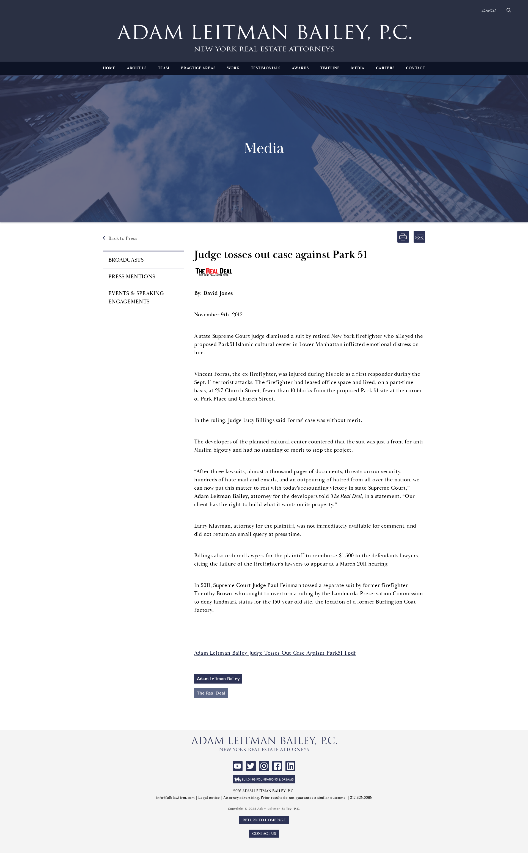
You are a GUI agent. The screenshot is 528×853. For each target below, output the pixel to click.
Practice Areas (198, 68)
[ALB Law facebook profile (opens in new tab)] (277, 766)
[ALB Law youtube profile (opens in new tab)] (238, 766)
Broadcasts (126, 259)
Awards (300, 68)
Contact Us (264, 833)
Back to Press (122, 238)
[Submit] (508, 10)
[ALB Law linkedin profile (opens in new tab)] (290, 766)
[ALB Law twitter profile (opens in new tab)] (251, 766)
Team (163, 68)
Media (358, 68)
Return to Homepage (264, 820)
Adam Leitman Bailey (218, 678)
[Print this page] (403, 237)
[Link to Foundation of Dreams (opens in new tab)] (264, 779)
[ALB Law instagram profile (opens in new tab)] (264, 766)
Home (109, 68)
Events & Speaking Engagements (136, 297)
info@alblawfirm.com (175, 797)
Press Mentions (131, 276)
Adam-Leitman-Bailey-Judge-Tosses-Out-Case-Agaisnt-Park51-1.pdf (275, 652)
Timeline (330, 68)
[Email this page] (419, 237)
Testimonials (265, 68)
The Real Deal (211, 693)
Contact (415, 68)
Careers (385, 68)
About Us (136, 68)
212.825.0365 (361, 797)
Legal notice (209, 797)
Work (233, 68)
